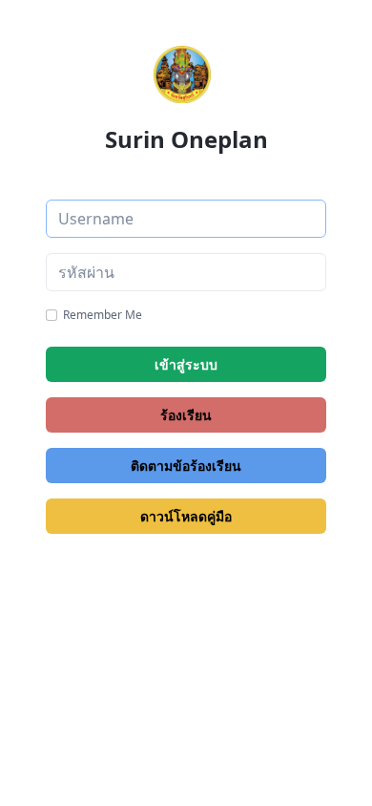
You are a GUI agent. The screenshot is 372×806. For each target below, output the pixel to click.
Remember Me (102, 315)
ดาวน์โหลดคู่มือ (186, 516)
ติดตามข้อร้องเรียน (186, 465)
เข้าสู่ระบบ (186, 364)
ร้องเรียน (186, 415)
